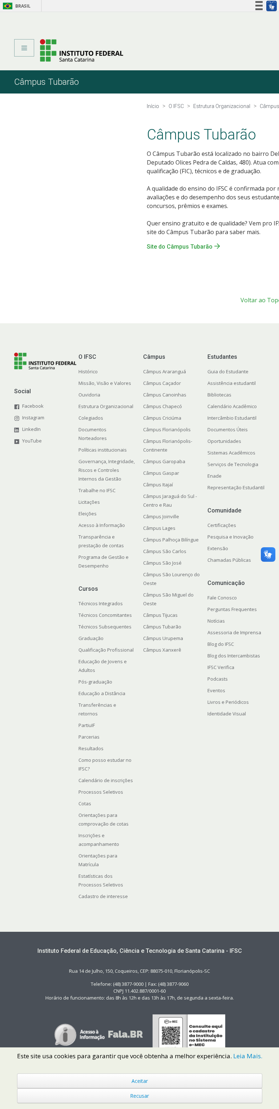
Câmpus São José (162, 563)
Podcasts (217, 679)
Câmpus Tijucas (160, 615)
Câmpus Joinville (161, 516)
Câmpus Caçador (162, 383)
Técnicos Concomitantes (105, 615)
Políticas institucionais (102, 449)
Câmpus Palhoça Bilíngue (171, 539)
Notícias (216, 621)
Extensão (217, 548)
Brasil (15, 6)
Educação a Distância (101, 693)
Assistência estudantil (231, 383)
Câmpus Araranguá (164, 371)
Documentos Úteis (227, 429)
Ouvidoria (89, 394)
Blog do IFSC (220, 644)
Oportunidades (224, 441)
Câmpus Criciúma (162, 418)
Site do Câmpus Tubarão (180, 246)
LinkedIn (31, 429)
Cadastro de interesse (103, 896)
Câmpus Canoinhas (164, 394)
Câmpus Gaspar (161, 473)
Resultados (91, 748)
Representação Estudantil (235, 487)
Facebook (33, 406)
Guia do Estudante (227, 371)
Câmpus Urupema (163, 638)
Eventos (216, 690)
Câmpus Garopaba (164, 461)
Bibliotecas (219, 394)
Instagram (33, 417)
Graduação (91, 638)
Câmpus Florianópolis (167, 429)
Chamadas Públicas (229, 560)
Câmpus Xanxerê (162, 650)
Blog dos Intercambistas (233, 655)
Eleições (87, 513)
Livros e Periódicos (228, 702)
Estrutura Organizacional (105, 406)
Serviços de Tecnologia (232, 464)
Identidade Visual (226, 713)
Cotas (84, 803)
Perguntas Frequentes (232, 609)
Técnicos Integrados (100, 603)
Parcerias (89, 737)
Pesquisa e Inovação (230, 536)
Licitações (89, 502)
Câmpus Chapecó (162, 406)
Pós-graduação (95, 681)
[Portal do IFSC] (81, 50)
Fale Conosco (222, 597)
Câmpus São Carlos (164, 551)
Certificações (221, 525)
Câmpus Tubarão (162, 626)
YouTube (32, 440)
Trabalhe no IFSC (97, 490)
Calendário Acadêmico (232, 406)
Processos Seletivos (100, 792)
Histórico (88, 371)
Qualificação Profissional (106, 650)
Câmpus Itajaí (158, 484)
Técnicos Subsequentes (105, 626)
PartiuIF (86, 725)
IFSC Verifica (220, 667)
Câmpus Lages (159, 528)
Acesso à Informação (101, 525)
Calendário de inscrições (105, 780)
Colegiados (90, 418)
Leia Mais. (247, 1056)
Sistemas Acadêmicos (231, 452)
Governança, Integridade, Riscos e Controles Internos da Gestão (106, 470)
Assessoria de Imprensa (234, 632)
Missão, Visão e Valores (104, 383)
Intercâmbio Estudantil (231, 418)
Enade (214, 476)
